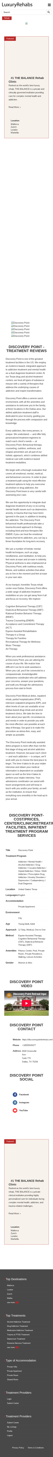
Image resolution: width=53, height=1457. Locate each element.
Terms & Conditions (36, 1448)
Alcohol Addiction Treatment (18, 1322)
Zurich (9, 1294)
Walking (21, 957)
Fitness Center (25, 950)
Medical (30, 929)
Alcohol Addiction (26, 865)
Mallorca (10, 1285)
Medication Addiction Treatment (20, 1330)
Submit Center (13, 1403)
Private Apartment (26, 906)
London (10, 1290)
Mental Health (34, 861)
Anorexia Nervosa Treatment (19, 1343)
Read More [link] (14, 107)
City (20, 918)
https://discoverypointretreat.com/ (37, 1039)
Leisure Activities (34, 957)
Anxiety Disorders (36, 877)
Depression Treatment (16, 1339)
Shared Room (12, 1379)
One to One (40, 929)
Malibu (9, 1298)
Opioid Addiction (25, 871)
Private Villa (12, 1367)
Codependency (38, 880)
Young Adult (23, 924)
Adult (32, 924)
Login (9, 1399)
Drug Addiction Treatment (17, 1326)
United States (24, 889)
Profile (9, 1431)
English (21, 895)
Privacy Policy (18, 1448)
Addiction (22, 861)
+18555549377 (29, 1045)
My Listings (12, 1427)
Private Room (12, 1375)
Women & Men (25, 963)
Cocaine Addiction (36, 868)
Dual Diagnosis (25, 883)
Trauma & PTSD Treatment (18, 1335)
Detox (37, 871)
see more (11, 1302)
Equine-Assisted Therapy (29, 935)
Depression (23, 880)
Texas (34, 889)
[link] (26, 54)
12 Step (21, 929)
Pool (35, 950)
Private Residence (33, 954)
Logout (10, 1435)
